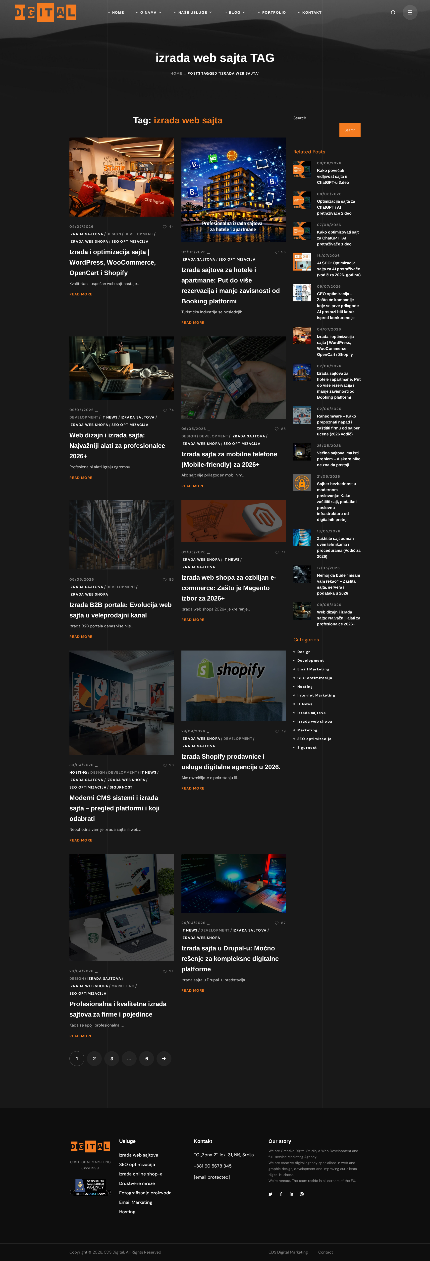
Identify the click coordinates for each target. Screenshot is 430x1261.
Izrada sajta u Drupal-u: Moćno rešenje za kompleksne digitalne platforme (230, 958)
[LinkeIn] (291, 1194)
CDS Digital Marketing (288, 1252)
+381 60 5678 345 (213, 1166)
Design (114, 234)
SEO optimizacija (130, 241)
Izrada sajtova (86, 234)
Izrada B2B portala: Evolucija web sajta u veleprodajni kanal (120, 610)
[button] (393, 12)
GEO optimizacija (314, 678)
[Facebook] (281, 1194)
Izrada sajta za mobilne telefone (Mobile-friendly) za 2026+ (229, 459)
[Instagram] (302, 1194)
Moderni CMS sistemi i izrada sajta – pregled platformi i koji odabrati (114, 808)
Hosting (78, 772)
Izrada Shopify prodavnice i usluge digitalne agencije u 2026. (230, 762)
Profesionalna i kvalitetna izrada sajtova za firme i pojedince (117, 1009)
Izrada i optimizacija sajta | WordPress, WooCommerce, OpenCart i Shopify (112, 262)
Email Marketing (313, 669)
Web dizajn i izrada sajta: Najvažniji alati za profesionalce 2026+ (117, 445)
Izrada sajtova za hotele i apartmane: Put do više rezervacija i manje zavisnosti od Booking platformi (230, 285)
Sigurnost (121, 787)
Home (176, 73)
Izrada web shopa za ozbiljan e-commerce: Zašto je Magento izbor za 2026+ (228, 588)
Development (138, 234)
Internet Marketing (316, 695)
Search (299, 118)
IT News (110, 417)
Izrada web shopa (88, 241)
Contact (325, 1252)
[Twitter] (270, 1194)
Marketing (123, 986)
